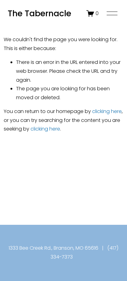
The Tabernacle (39, 13)
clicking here (107, 111)
